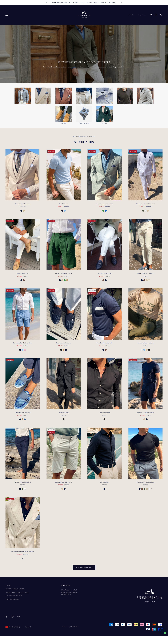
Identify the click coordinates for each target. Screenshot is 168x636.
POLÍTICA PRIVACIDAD (13, 596)
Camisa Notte (104, 482)
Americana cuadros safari (104, 204)
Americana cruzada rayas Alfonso (22, 551)
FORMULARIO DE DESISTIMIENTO (17, 592)
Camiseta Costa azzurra (145, 343)
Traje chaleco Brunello (22, 204)
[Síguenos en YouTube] (18, 616)
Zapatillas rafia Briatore (22, 412)
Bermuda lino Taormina (63, 273)
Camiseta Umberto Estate (145, 482)
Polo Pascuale (63, 204)
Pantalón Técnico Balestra (145, 273)
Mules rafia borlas (22, 273)
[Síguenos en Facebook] (6, 616)
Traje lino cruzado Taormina (145, 204)
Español (141, 15)
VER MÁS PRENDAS (84, 567)
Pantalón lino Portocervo (22, 482)
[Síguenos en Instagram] (12, 616)
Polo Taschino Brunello (104, 343)
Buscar (7, 585)
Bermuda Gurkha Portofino (22, 343)
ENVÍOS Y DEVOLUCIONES (14, 589)
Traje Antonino (63, 412)
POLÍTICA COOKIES (12, 599)
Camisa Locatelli (104, 412)
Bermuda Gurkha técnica (145, 412)
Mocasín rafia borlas (104, 273)
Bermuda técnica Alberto (63, 482)
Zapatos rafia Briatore (63, 343)
